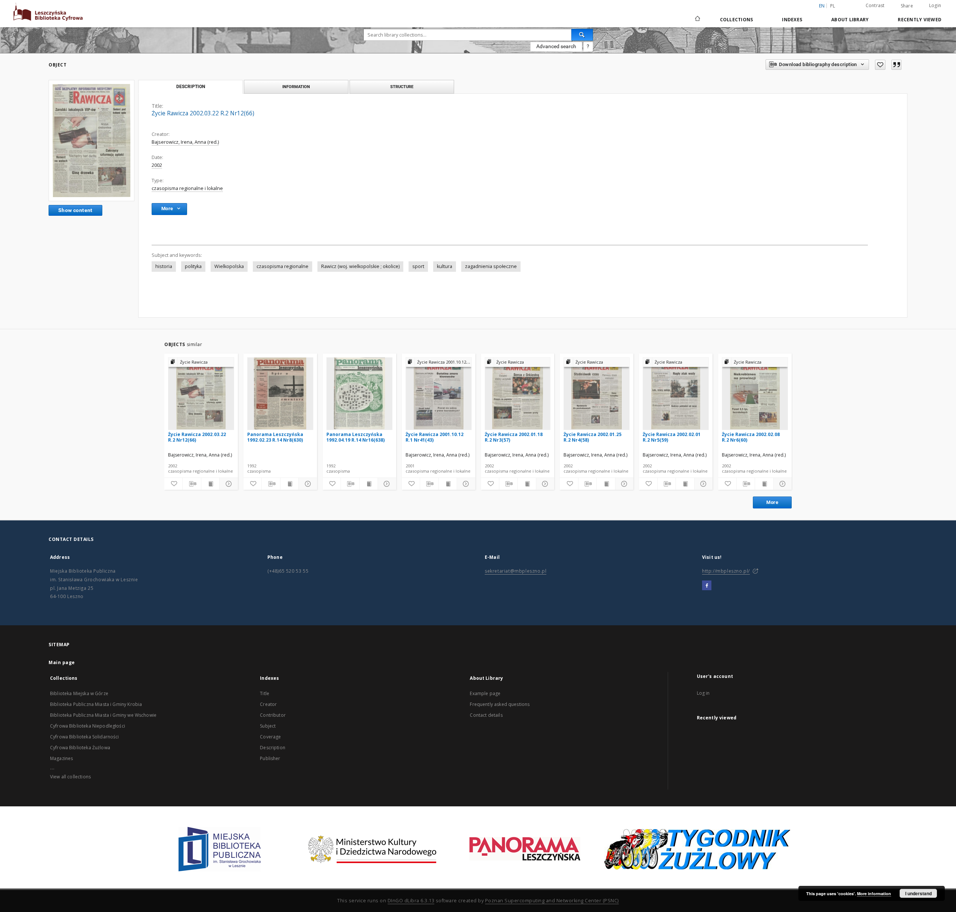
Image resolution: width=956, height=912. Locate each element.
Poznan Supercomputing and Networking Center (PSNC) (552, 900)
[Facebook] (706, 585)
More (772, 502)
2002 (157, 165)
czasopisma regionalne (282, 266)
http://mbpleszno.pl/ (726, 571)
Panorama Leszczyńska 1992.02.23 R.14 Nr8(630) (275, 437)
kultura (444, 266)
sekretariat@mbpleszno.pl (515, 571)
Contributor (273, 715)
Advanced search (556, 46)
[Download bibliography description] (192, 484)
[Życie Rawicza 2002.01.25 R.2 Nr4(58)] (596, 393)
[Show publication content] (210, 484)
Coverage (270, 737)
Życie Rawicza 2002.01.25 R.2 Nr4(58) (592, 437)
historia (163, 266)
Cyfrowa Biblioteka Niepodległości (87, 726)
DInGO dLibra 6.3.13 (411, 900)
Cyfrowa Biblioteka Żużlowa (80, 747)
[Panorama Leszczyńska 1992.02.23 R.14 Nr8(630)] (280, 393)
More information (874, 893)
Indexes (792, 19)
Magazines (61, 758)
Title (264, 693)
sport (418, 266)
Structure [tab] (401, 86)
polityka (193, 266)
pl (832, 5)
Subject (268, 726)
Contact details (486, 715)
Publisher (270, 758)
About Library (850, 19)
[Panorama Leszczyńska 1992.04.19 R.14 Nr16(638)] (359, 393)
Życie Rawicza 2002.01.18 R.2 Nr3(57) (514, 437)
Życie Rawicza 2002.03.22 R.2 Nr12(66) (197, 437)
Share (907, 6)
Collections (736, 19)
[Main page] (697, 19)
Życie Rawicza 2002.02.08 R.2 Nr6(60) (751, 437)
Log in (703, 693)
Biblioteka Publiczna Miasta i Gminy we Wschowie (103, 715)
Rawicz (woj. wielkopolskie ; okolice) (360, 266)
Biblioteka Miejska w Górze (79, 693)
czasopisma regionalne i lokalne (187, 188)
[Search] (582, 35)
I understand (918, 893)
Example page (485, 693)
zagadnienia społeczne (491, 266)
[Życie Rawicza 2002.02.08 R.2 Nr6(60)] (755, 393)
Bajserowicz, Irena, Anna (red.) (185, 142)
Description (272, 747)
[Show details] (227, 484)
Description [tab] (190, 86)
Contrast (875, 5)
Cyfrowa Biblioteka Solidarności (84, 737)
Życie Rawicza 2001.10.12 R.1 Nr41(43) (434, 437)
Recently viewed (919, 19)
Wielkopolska (229, 266)
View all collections (70, 777)
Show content (75, 210)
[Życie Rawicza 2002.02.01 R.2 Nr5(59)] (675, 393)
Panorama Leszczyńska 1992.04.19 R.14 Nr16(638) (355, 437)
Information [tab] (296, 86)
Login (935, 5)
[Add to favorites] (880, 65)
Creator (268, 704)
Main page (62, 662)
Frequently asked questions (500, 704)
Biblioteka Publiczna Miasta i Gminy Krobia (96, 704)
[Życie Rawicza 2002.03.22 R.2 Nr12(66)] (91, 140)
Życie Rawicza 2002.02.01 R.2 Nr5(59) (672, 437)
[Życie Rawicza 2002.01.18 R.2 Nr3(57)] (517, 393)
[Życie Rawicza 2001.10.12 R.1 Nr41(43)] (438, 393)
